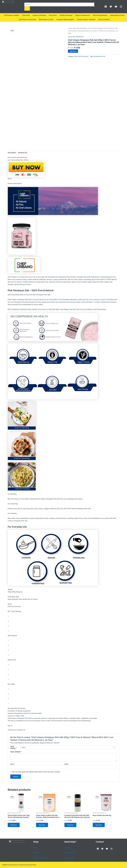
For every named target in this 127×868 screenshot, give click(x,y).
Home (70, 28)
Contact (67, 848)
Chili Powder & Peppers (11, 15)
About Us (36, 853)
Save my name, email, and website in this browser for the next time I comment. (36, 772)
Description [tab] (12, 153)
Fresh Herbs (53, 15)
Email (67, 764)
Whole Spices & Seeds (46, 19)
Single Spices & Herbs (117, 15)
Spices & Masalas (104, 19)
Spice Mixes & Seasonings (27, 19)
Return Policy (69, 853)
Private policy (69, 858)
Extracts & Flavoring (39, 15)
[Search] (27, 8)
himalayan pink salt (99, 56)
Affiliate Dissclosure (40, 858)
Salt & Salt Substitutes (100, 15)
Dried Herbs (26, 15)
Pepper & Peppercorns (82, 15)
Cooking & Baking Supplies (65, 19)
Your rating (13, 747)
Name (12, 764)
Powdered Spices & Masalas (86, 19)
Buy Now (73, 51)
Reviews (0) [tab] (22, 153)
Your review (16, 752)
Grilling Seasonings (66, 15)
